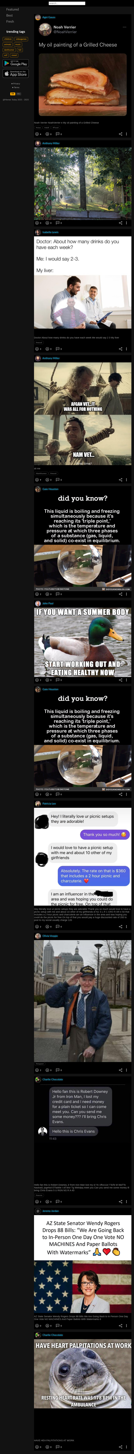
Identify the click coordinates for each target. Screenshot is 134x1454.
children (8, 39)
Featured (12, 9)
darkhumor (9, 50)
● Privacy (15, 84)
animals (7, 44)
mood (14, 55)
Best (9, 15)
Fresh (10, 21)
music (18, 44)
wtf (5, 55)
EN (13, 94)
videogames (21, 39)
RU (18, 94)
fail (19, 50)
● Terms (15, 87)
